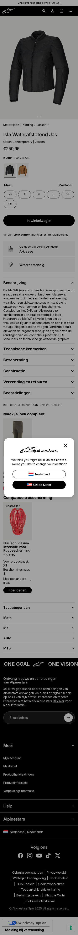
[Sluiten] (66, 445)
